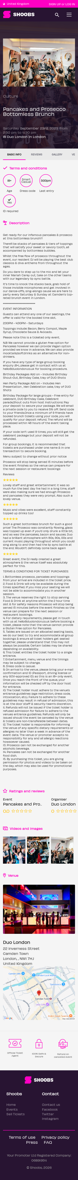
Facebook (50, 1109)
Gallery (57, 154)
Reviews (36, 154)
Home (11, 1104)
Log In (70, 4)
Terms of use (22, 1137)
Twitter (48, 1114)
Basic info (14, 154)
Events (12, 1109)
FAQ (48, 1142)
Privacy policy (55, 1137)
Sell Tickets (15, 1114)
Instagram (50, 1118)
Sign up (55, 4)
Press (32, 1142)
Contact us (51, 1104)
